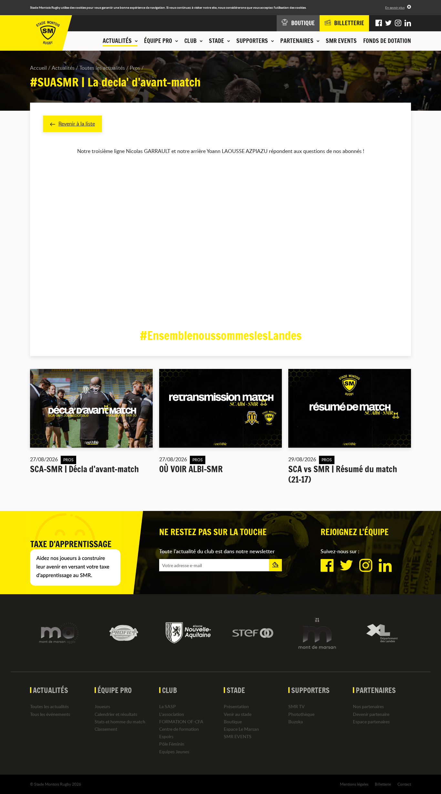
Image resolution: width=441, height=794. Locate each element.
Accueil (38, 67)
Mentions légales (354, 784)
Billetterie (383, 784)
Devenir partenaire (371, 714)
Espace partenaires (371, 721)
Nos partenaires (368, 706)
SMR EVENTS (341, 40)
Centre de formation (179, 729)
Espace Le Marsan (241, 729)
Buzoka (295, 721)
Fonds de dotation (387, 40)
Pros (135, 67)
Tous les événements (50, 714)
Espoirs (166, 736)
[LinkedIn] (408, 23)
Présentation (236, 706)
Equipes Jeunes (174, 751)
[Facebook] (378, 23)
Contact (404, 784)
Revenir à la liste (76, 123)
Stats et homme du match (120, 721)
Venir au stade (237, 714)
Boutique (233, 721)
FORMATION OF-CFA (181, 721)
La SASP (167, 706)
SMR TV (296, 706)
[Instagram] (398, 23)
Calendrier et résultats (116, 714)
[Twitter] (388, 23)
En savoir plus (395, 7)
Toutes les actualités (102, 67)
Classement (106, 729)
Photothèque (301, 714)
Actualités (63, 67)
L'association (171, 714)
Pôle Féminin (171, 744)
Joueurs (102, 706)
